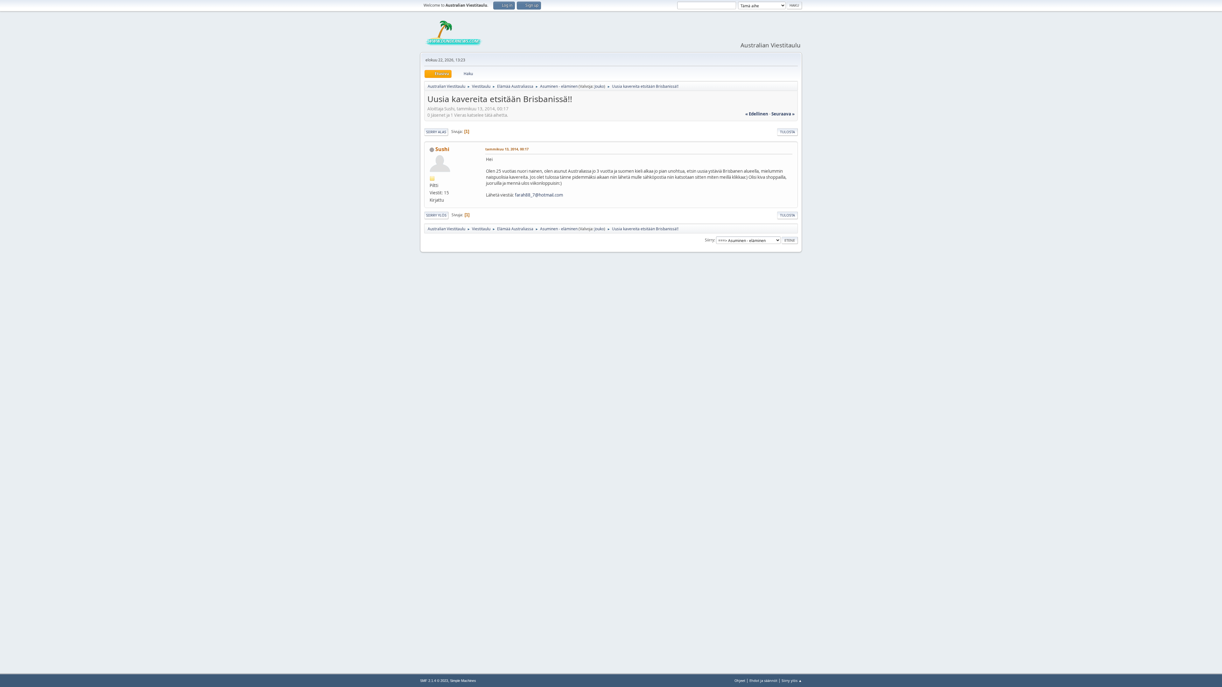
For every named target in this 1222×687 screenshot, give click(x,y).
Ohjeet (739, 680)
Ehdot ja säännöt (763, 680)
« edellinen (756, 114)
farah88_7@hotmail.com (539, 195)
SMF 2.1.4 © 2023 (434, 681)
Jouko (599, 86)
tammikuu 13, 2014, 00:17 (507, 149)
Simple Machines (463, 681)
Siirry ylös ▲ (792, 680)
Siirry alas (436, 131)
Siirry (709, 240)
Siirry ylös (436, 215)
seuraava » (783, 114)
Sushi (442, 149)
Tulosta (787, 131)
